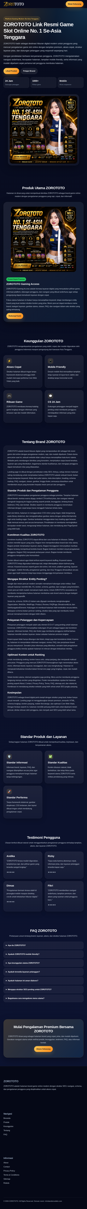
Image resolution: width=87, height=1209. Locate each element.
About (6, 1163)
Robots (6, 1183)
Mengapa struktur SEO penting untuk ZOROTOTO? (30, 989)
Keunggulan (8, 1126)
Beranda (7, 1118)
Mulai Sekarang (74, 4)
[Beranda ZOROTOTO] (14, 4)
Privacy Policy (9, 1171)
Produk (6, 1122)
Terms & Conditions (11, 1175)
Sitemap (7, 1179)
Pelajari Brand (29, 71)
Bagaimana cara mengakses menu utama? (26, 998)
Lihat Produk (11, 71)
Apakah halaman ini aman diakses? (23, 981)
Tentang (7, 1130)
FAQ (5, 1134)
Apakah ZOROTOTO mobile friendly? (23, 954)
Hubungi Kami (15, 316)
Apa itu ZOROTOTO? (17, 945)
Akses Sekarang (43, 1049)
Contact (7, 1167)
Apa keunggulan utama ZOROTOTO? (24, 963)
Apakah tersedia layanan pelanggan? (24, 972)
